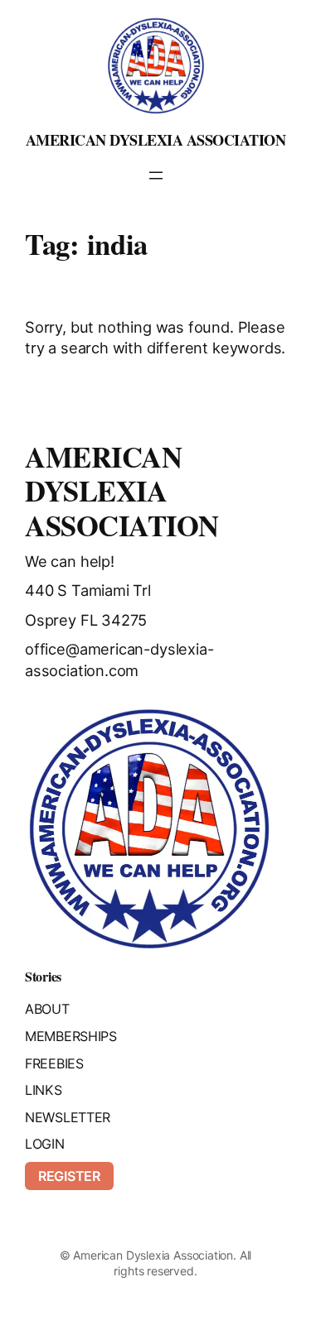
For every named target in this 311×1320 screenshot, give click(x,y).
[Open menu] (156, 175)
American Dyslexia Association (156, 140)
